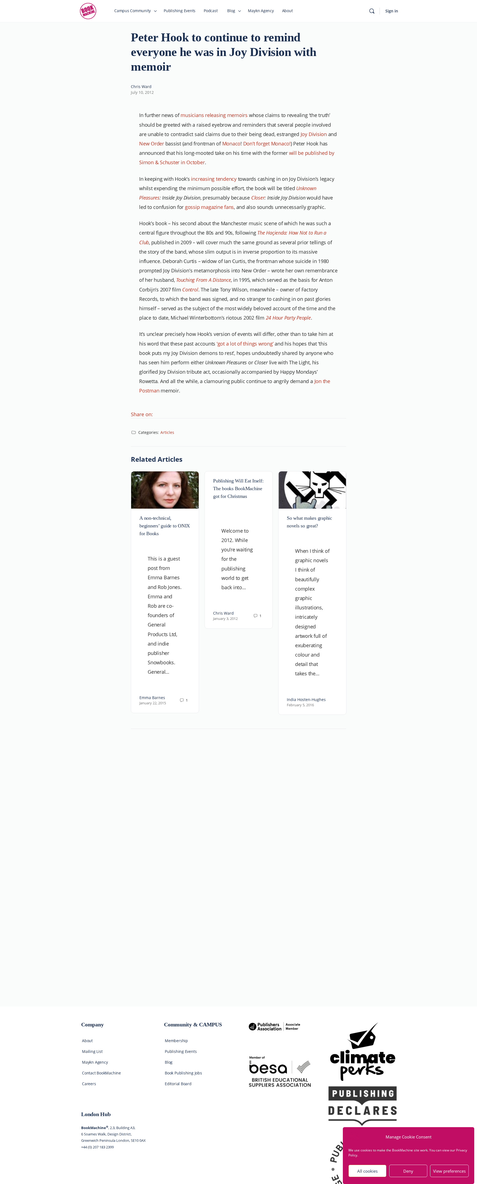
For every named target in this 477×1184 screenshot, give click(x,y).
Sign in (391, 11)
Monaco (231, 143)
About (87, 1040)
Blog (169, 1062)
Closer (258, 197)
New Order (151, 143)
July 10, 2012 (142, 92)
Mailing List (92, 1051)
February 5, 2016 (300, 704)
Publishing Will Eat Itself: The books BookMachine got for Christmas (238, 488)
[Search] (371, 11)
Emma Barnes (152, 697)
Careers (89, 1083)
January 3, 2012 (225, 618)
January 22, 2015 (152, 702)
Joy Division (314, 134)
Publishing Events (181, 1051)
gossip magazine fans (209, 207)
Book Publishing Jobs (183, 1073)
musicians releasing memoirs (214, 115)
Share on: (142, 414)
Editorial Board (178, 1083)
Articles (167, 432)
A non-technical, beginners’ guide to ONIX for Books (164, 525)
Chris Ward (141, 86)
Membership (176, 1040)
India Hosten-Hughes (306, 699)
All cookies (367, 1171)
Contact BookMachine (101, 1073)
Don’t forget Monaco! (267, 143)
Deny (408, 1171)
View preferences (449, 1171)
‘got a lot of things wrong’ (245, 343)
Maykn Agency (95, 1062)
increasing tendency (213, 179)
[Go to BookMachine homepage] (88, 10)
